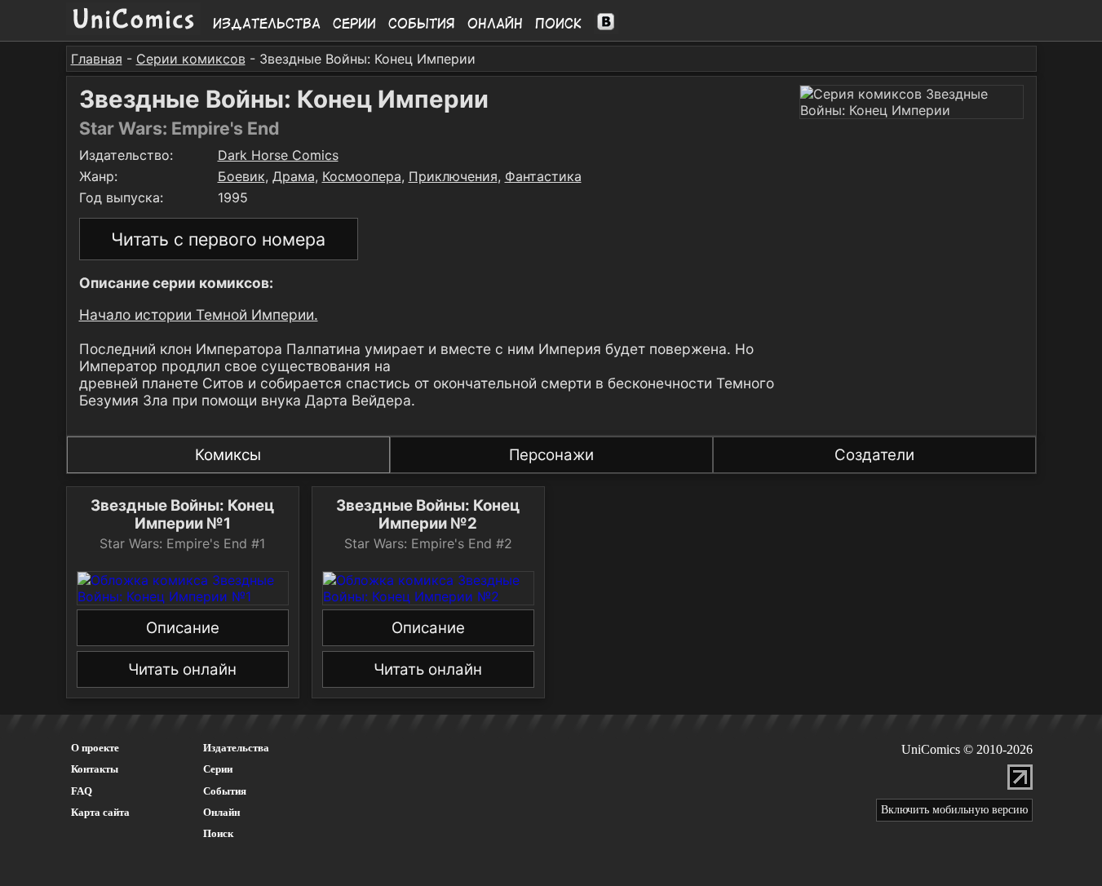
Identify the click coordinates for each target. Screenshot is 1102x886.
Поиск (558, 24)
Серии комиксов (191, 59)
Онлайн (495, 24)
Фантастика (543, 176)
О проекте (95, 748)
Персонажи (551, 454)
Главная (96, 59)
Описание (182, 627)
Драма (293, 176)
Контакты (94, 769)
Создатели (874, 454)
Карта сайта (100, 812)
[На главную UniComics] (133, 30)
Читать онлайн (182, 669)
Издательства (267, 24)
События (421, 24)
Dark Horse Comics (278, 155)
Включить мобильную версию (954, 810)
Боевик (241, 176)
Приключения (453, 176)
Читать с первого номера (218, 239)
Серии (354, 24)
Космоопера (361, 176)
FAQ (81, 791)
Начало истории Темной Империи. (198, 314)
